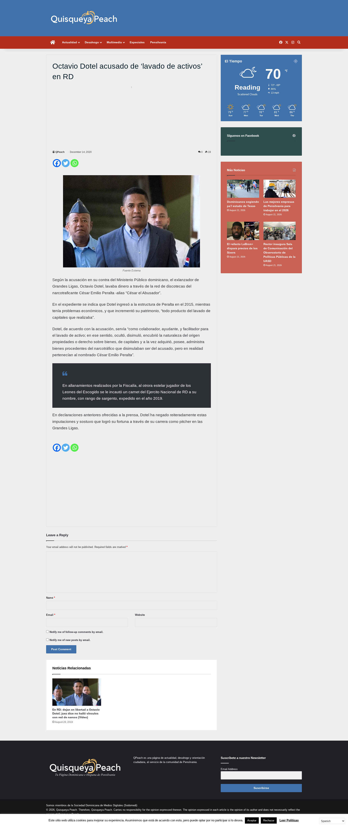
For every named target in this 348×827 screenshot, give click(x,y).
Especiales (137, 42)
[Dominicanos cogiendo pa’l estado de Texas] (243, 189)
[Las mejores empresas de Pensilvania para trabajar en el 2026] (279, 189)
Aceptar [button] (251, 820)
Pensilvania (158, 42)
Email (50, 614)
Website (140, 614)
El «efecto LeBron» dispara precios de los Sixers (242, 248)
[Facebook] (57, 163)
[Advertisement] (131, 117)
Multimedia (114, 42)
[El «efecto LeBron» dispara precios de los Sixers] (243, 231)
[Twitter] (66, 163)
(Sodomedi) (130, 805)
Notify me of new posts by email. (70, 640)
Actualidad (69, 42)
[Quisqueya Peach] (84, 18)
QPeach (59, 152)
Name (50, 597)
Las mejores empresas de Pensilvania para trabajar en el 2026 (278, 206)
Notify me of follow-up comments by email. (76, 631)
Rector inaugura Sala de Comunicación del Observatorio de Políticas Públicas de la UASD (279, 252)
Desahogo (92, 42)
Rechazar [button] (268, 820)
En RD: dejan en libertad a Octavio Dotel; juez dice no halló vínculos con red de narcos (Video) (76, 713)
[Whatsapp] (74, 163)
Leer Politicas (289, 820)
